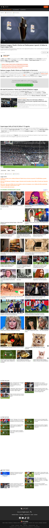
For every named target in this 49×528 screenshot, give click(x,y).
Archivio (35, 514)
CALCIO (4, 15)
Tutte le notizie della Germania (7, 187)
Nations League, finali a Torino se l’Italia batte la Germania (15, 64)
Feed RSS (31, 514)
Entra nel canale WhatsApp (25, 85)
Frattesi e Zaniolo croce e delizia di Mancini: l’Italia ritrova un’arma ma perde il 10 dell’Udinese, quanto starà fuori (23, 179)
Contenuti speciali (15, 514)
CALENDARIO (16, 9)
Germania (3, 170)
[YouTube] (23, 518)
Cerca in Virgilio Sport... (23, 512)
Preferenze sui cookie (32, 525)
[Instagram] (28, 518)
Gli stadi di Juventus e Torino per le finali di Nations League (15, 66)
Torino (13, 170)
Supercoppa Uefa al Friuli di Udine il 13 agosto (12, 67)
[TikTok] (25, 518)
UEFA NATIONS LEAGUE (10, 15)
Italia (9, 170)
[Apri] (1, 6)
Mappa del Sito (27, 514)
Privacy (21, 525)
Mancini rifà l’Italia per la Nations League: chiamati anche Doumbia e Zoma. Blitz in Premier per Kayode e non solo (24, 182)
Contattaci (21, 514)
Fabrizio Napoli (6, 55)
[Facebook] (20, 518)
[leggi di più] (47, 56)
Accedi (46, 6)
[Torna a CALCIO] (1, 9)
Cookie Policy (25, 525)
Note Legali (17, 525)
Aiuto (37, 525)
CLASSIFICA (23, 9)
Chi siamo (12, 525)
